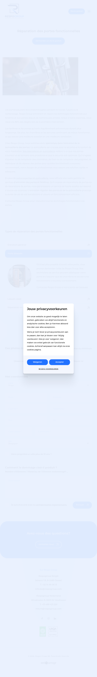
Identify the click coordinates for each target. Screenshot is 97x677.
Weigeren (37, 362)
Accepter (59, 362)
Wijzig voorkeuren (48, 369)
